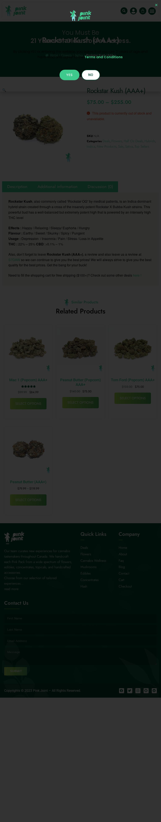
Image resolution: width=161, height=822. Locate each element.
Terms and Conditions (103, 57)
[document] (80, 411)
